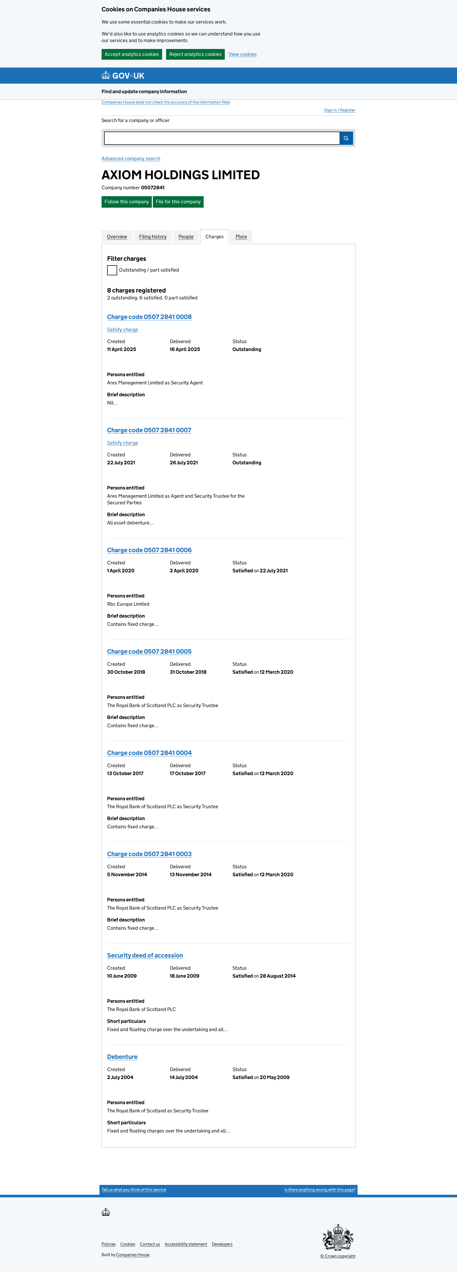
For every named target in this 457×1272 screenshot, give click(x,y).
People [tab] (186, 236)
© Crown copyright (337, 1255)
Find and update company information (144, 91)
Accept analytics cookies (132, 54)
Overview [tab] (117, 236)
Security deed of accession (145, 955)
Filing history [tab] (153, 236)
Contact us (150, 1244)
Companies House (132, 1254)
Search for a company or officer (136, 120)
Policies (109, 1244)
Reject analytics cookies (195, 54)
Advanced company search (131, 158)
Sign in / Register (339, 110)
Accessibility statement (186, 1244)
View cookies (243, 54)
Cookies (127, 1244)
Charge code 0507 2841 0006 (149, 550)
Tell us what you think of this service (134, 1189)
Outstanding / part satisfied (149, 270)
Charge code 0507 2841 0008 (149, 317)
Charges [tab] (214, 236)
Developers (222, 1244)
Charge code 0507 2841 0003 (149, 854)
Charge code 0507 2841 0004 (149, 753)
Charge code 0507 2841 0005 (149, 651)
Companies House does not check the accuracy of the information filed (166, 102)
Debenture (122, 1056)
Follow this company (126, 202)
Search (346, 138)
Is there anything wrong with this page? (320, 1189)
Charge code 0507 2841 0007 (149, 430)
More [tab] (241, 236)
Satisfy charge (122, 329)
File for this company (178, 202)
